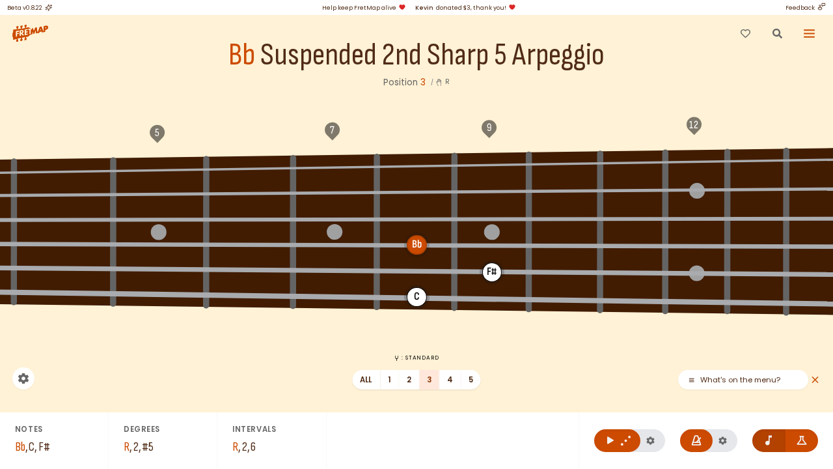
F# (814, 158)
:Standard (420, 358)
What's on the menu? (740, 380)
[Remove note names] (768, 440)
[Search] (777, 33)
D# (633, 161)
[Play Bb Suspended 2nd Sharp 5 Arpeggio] (617, 440)
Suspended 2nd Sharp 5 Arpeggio (432, 56)
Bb (241, 56)
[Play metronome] (696, 440)
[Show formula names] (802, 440)
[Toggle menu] (810, 33)
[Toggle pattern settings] (650, 441)
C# (491, 164)
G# (64, 170)
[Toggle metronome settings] (723, 441)
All (366, 380)
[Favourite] (745, 33)
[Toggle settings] (23, 378)
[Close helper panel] (815, 380)
